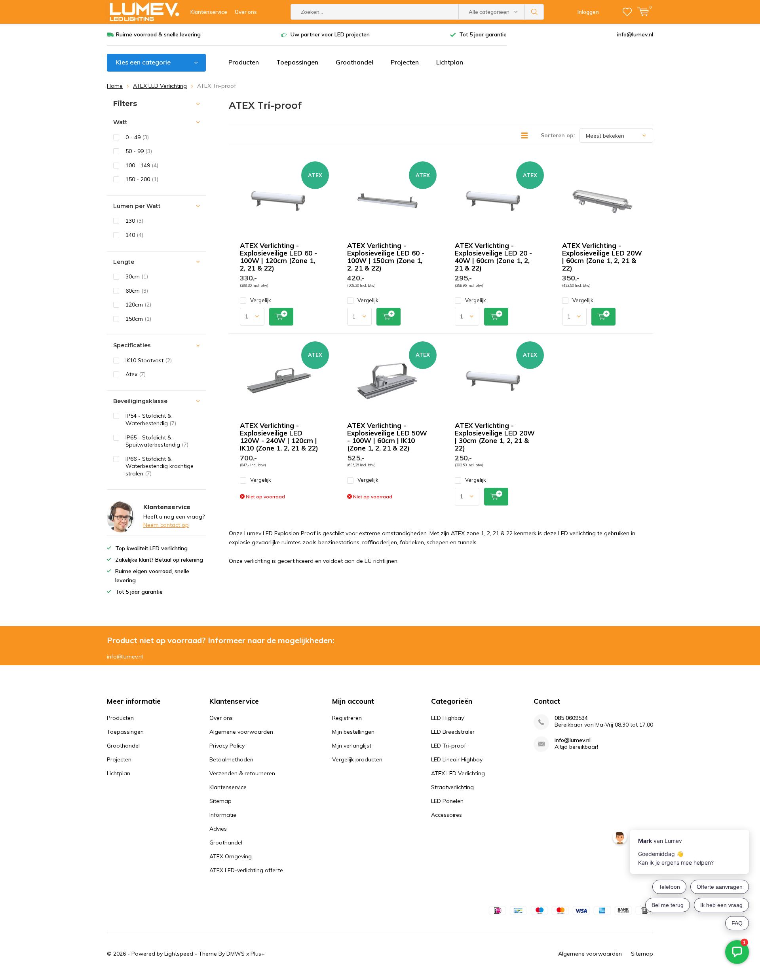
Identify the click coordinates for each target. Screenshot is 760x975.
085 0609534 (571, 718)
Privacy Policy (227, 745)
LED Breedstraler (453, 731)
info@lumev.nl (635, 34)
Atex (135, 374)
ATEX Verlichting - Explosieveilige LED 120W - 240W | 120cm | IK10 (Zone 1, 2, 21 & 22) (279, 436)
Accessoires (446, 814)
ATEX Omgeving (230, 856)
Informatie (222, 814)
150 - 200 (141, 179)
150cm (138, 318)
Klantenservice (208, 12)
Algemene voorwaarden (241, 731)
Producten (243, 62)
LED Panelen (447, 801)
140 (134, 235)
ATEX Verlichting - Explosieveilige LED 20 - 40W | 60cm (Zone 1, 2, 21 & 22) (493, 256)
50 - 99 (138, 151)
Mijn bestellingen (353, 731)
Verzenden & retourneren (242, 773)
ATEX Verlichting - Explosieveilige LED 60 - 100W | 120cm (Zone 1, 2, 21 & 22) (278, 256)
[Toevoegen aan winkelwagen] (281, 317)
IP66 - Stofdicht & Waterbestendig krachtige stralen (159, 466)
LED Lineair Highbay (457, 759)
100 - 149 (141, 165)
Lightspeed (178, 953)
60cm (136, 290)
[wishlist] (627, 12)
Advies (218, 828)
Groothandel (354, 62)
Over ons (246, 12)
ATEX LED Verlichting (160, 85)
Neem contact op (166, 524)
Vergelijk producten (357, 759)
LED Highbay (447, 717)
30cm (136, 276)
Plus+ (258, 953)
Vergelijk (260, 300)
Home (115, 85)
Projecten (405, 62)
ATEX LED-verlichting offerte (246, 870)
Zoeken (534, 12)
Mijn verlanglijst (351, 745)
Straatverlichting (452, 787)
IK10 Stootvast (148, 360)
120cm (138, 304)
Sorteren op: (558, 135)
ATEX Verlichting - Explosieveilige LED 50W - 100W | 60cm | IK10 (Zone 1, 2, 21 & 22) (387, 436)
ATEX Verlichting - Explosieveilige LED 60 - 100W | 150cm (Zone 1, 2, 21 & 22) (385, 256)
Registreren (347, 717)
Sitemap (220, 801)
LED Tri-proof (448, 745)
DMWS (235, 953)
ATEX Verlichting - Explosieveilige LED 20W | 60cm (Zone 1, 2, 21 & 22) (602, 256)
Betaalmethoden (231, 759)
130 (134, 220)
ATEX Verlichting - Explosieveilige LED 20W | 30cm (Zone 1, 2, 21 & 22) (495, 436)
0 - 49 (137, 137)
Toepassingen (297, 62)
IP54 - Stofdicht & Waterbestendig (150, 419)
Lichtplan (449, 62)
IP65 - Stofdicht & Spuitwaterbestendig (156, 441)
